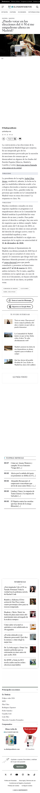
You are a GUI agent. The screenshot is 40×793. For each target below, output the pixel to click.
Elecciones (25, 288)
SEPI (4, 701)
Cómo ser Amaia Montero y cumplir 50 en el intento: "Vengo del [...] (21, 465)
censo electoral (10, 262)
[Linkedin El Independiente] (28, 775)
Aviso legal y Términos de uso (27, 780)
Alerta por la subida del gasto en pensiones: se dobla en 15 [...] (23, 474)
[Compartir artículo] (3, 138)
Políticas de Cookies (13, 785)
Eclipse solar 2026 (8, 698)
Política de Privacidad (10, 780)
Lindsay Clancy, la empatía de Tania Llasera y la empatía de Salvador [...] (22, 493)
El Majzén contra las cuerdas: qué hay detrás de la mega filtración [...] (22, 503)
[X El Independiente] (5, 775)
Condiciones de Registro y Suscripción (20, 783)
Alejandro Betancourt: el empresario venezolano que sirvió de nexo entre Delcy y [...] (23, 483)
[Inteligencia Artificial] (11, 745)
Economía (22, 12)
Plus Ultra (5, 704)
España (13, 12)
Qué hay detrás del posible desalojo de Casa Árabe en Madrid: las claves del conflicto (25, 362)
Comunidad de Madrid (10, 288)
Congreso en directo (26, 1)
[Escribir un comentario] (20, 138)
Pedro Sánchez (7, 711)
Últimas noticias (15, 1)
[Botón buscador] (37, 7)
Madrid (12, 18)
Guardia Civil (6, 714)
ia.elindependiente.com (12, 749)
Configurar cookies (27, 785)
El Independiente (9, 128)
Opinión (4, 12)
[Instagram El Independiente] (23, 775)
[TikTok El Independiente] (34, 775)
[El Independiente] (20, 7)
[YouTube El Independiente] (17, 775)
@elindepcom (6, 131)
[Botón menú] (3, 7)
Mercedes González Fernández (12, 720)
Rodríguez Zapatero (9, 708)
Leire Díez (5, 717)
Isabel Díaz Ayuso (9, 292)
